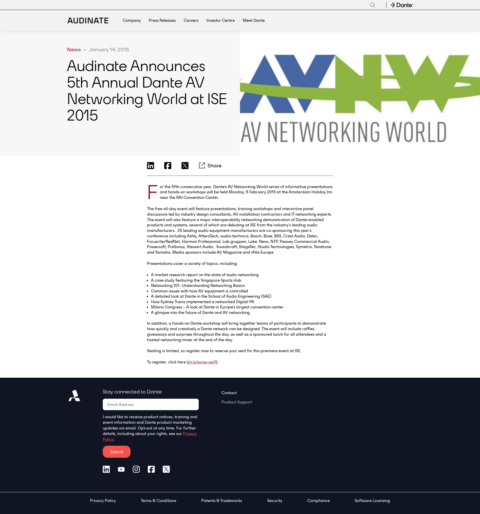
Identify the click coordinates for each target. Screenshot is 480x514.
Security (274, 500)
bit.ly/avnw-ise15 (202, 361)
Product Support (237, 401)
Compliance (318, 500)
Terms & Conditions (158, 500)
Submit (116, 451)
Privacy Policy (103, 500)
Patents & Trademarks (221, 500)
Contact (229, 392)
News (74, 49)
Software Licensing (372, 500)
